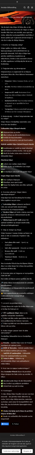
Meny (32, 7)
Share (6, 424)
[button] (24, 7)
